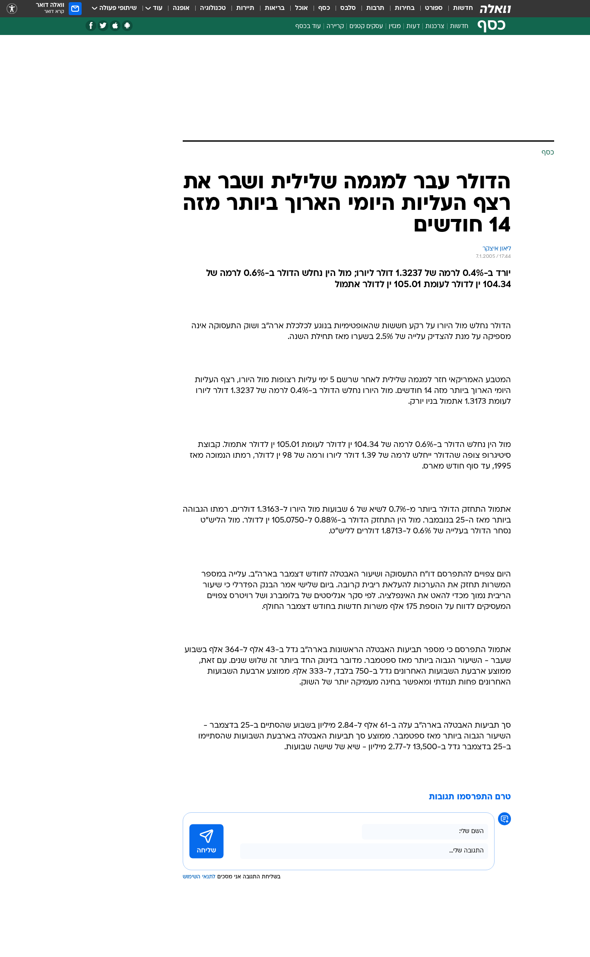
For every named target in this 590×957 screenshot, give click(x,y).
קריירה (335, 26)
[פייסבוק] (91, 25)
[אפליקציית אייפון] (115, 25)
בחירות (405, 8)
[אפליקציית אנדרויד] (127, 25)
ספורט (434, 8)
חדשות (463, 8)
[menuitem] (458, 8)
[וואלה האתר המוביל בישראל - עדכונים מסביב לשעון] (495, 8)
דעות (413, 26)
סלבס (348, 8)
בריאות (275, 8)
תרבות (375, 8)
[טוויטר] (103, 25)
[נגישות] (11, 8)
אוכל (301, 8)
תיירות (245, 8)
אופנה (181, 8)
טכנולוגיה (213, 8)
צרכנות (434, 26)
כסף (324, 8)
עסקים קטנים (366, 26)
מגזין (395, 26)
